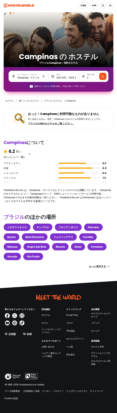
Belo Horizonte (34, 237)
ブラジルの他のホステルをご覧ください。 (51, 123)
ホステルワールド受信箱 (100, 362)
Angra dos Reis (36, 246)
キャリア (95, 330)
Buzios (11, 237)
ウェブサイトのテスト (77, 391)
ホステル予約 (97, 346)
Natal (78, 246)
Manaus (12, 246)
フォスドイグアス (63, 237)
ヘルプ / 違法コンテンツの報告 (51, 354)
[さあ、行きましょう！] (102, 76)
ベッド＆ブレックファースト (51, 331)
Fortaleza (97, 246)
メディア (95, 323)
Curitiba (88, 237)
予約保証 (70, 330)
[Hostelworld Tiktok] (22, 322)
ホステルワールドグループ (100, 315)
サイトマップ (96, 391)
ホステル (46, 315)
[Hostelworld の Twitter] (14, 315)
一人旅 (69, 346)
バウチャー (58, 391)
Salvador (93, 227)
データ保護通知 (12, 391)
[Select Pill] (103, 5)
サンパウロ (43, 227)
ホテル (45, 323)
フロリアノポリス (68, 227)
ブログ (69, 323)
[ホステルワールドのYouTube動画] (7, 322)
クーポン (46, 391)
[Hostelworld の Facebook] (7, 315)
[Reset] (43, 76)
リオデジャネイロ (17, 227)
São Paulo (33, 256)
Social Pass (72, 315)
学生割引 (70, 354)
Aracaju (12, 256)
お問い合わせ (48, 346)
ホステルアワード (74, 338)
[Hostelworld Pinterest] (14, 322)
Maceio (60, 246)
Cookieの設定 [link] (11, 398)
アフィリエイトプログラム (100, 354)
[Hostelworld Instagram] (22, 315)
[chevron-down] (29, 154)
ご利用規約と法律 (31, 391)
